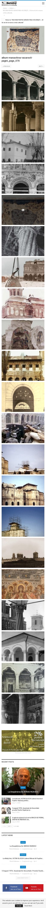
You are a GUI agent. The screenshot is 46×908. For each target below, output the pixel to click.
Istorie (23, 787)
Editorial (23, 854)
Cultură (23, 867)
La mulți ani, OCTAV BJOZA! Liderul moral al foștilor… (23, 858)
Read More (28, 906)
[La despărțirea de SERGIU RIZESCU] (23, 781)
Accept (19, 906)
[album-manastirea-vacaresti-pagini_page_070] (23, 85)
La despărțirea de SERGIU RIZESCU (23, 792)
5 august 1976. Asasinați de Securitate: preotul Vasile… (23, 871)
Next (40, 66)
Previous (6, 66)
